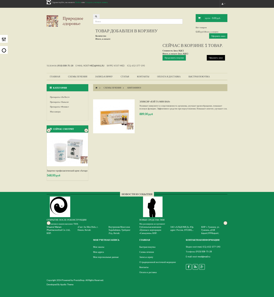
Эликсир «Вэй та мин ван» (154, 101)
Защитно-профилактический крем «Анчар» (67, 170)
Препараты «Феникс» (59, 106)
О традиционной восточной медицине (157, 262)
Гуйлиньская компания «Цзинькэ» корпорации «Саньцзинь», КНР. (150, 230)
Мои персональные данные (106, 257)
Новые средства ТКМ (151, 219)
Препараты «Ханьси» (59, 102)
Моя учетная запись (106, 240)
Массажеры (55, 111)
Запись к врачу (146, 257)
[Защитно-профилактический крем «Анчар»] (67, 149)
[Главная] (96, 87)
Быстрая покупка (147, 246)
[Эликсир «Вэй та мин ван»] (114, 116)
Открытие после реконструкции (66, 219)
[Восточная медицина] (67, 20)
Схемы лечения (112, 87)
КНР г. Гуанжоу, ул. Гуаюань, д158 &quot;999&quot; (210, 230)
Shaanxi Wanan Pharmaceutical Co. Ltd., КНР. (58, 230)
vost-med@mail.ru (93, 65)
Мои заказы (98, 246)
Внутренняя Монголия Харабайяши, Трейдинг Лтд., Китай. (119, 230)
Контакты (143, 267)
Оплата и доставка (148, 272)
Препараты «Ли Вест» (60, 97)
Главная (144, 240)
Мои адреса (98, 252)
